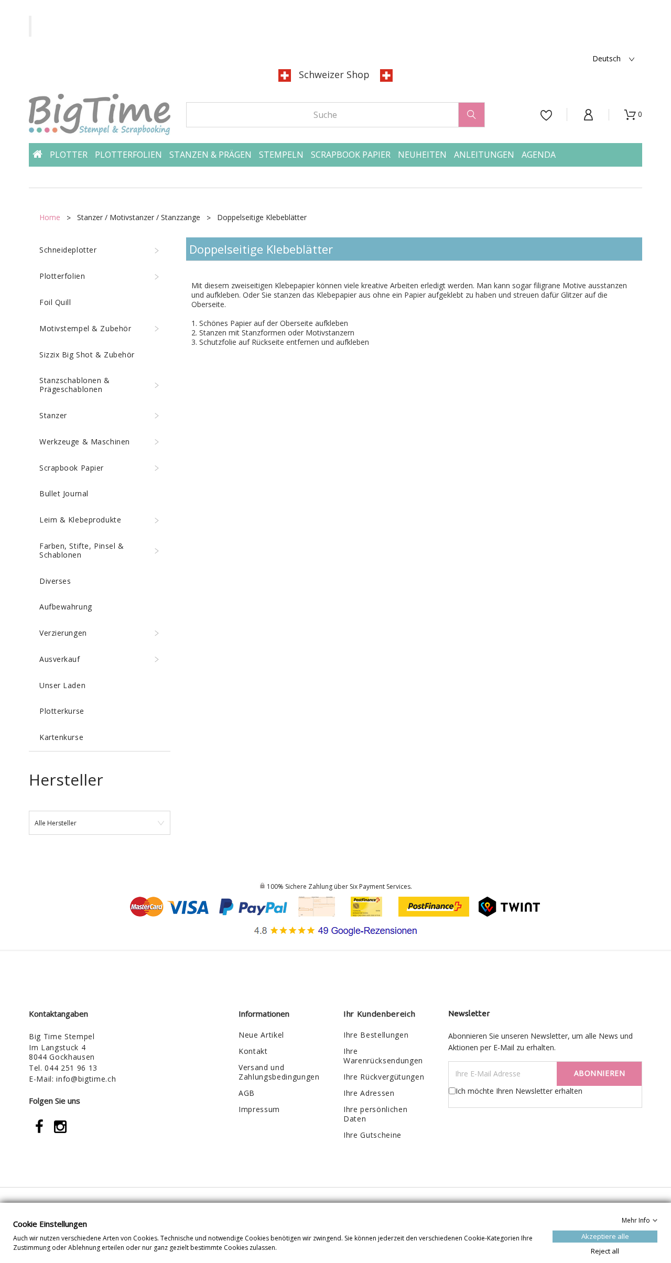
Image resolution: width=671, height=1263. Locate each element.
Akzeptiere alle (605, 1235)
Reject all (605, 1250)
